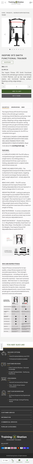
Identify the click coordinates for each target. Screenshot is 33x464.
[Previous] (5, 34)
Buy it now (16, 96)
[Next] (27, 34)
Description (5, 107)
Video (23, 107)
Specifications (15, 107)
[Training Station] (16, 2)
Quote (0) (1, 346)
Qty (3, 83)
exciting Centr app (18, 146)
